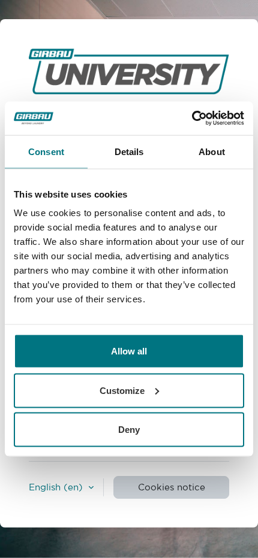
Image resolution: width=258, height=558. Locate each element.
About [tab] (212, 151)
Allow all (129, 351)
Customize (122, 390)
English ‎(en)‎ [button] (57, 487)
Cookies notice (171, 487)
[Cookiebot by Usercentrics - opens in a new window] (191, 118)
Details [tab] (129, 151)
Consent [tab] (46, 151)
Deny (129, 429)
